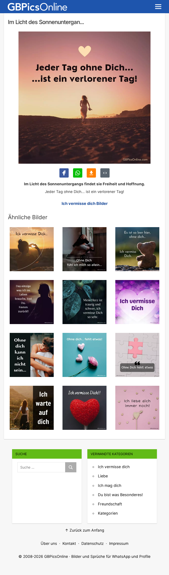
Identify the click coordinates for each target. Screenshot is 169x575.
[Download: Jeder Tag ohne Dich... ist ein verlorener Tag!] (91, 173)
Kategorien (108, 513)
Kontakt (69, 543)
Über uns (49, 543)
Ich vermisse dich (114, 466)
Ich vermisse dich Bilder (85, 203)
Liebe (103, 476)
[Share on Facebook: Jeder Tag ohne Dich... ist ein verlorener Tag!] (64, 173)
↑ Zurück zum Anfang (84, 530)
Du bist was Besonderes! (120, 494)
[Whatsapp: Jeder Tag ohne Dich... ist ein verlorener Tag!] (77, 173)
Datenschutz (92, 543)
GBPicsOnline (56, 556)
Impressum (119, 543)
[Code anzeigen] (105, 173)
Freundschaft (110, 504)
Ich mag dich (109, 485)
